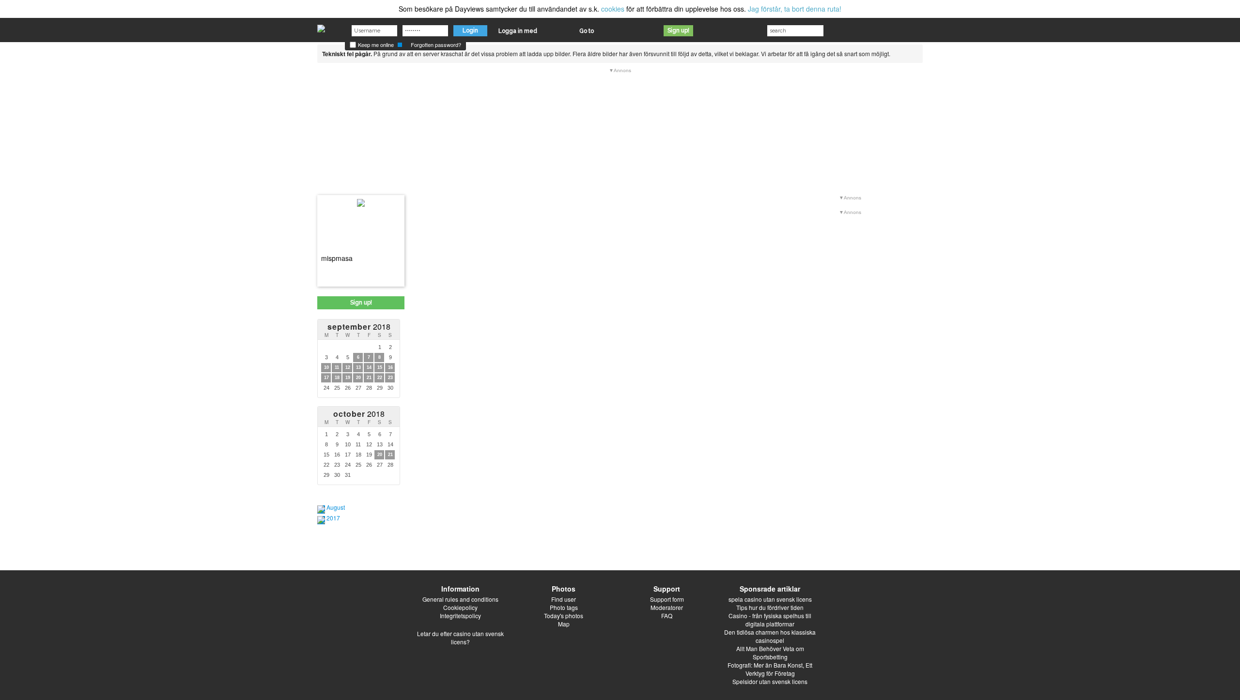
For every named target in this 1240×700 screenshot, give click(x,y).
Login (470, 30)
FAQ (666, 615)
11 (337, 367)
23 (390, 377)
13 (358, 367)
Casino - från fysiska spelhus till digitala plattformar (769, 619)
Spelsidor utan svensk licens (769, 681)
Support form (667, 599)
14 (369, 367)
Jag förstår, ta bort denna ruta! (794, 9)
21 (369, 377)
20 (358, 377)
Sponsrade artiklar (770, 588)
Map (564, 624)
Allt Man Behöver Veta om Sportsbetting (770, 652)
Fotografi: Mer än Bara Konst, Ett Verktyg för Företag (770, 669)
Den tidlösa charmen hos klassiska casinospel (770, 636)
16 (390, 367)
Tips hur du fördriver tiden (770, 607)
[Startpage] (321, 26)
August (335, 507)
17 (326, 377)
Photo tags (564, 607)
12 (347, 367)
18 (337, 377)
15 (379, 367)
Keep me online (375, 44)
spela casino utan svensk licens (770, 599)
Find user (563, 599)
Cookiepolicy (460, 607)
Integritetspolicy (460, 615)
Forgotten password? (436, 44)
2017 (333, 518)
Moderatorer (667, 607)
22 (379, 377)
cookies (612, 9)
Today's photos (563, 615)
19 (347, 377)
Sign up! (678, 30)
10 (326, 367)
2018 (358, 326)
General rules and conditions (460, 599)
